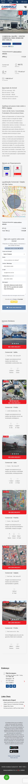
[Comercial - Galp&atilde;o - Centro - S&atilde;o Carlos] (12, 7)
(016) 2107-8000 (11, 1)
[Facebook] (10, 686)
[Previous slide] (3, 22)
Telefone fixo (8, 276)
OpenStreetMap (22, 216)
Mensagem (5, 282)
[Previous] (4, 334)
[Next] (24, 334)
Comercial (6, 36)
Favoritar (7, 43)
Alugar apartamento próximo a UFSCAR (14, 702)
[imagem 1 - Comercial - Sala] (14, 445)
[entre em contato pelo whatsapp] (5, 776)
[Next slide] (25, 22)
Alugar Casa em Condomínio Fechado (13, 704)
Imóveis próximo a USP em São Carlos (14, 708)
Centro (22, 36)
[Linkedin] (14, 686)
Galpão (14, 36)
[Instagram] (7, 686)
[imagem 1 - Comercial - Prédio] (14, 390)
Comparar (17, 43)
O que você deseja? (7, 251)
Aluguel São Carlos (8, 706)
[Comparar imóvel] (25, 329)
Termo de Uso (14, 757)
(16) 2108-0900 (10, 680)
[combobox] (14, 254)
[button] (17, 1)
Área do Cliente (3, 1)
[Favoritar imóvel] (25, 326)
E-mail (3, 269)
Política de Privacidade (14, 756)
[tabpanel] (14, 21)
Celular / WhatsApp (7, 263)
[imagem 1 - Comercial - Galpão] (14, 555)
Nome (3, 257)
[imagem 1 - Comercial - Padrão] (14, 500)
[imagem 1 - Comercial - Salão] (14, 335)
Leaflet (15, 216)
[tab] (20, 13)
